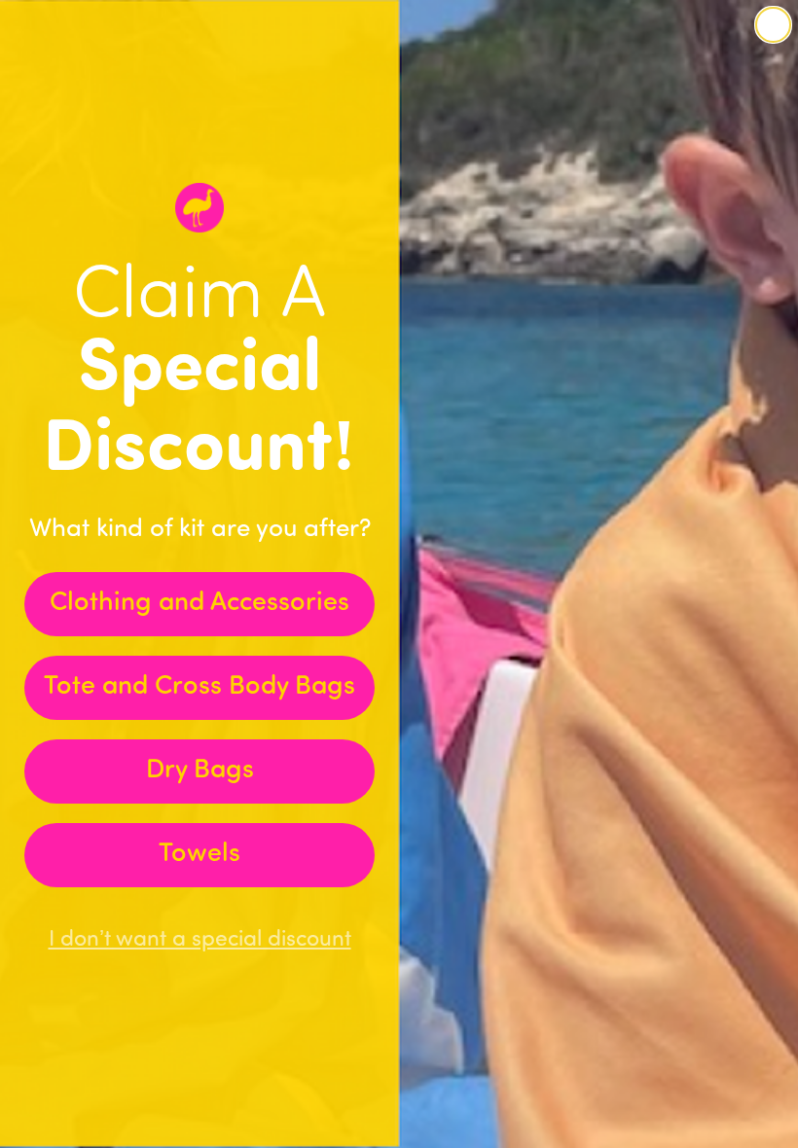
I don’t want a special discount (200, 940)
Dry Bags (200, 771)
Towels (199, 855)
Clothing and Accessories (199, 604)
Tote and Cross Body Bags (199, 687)
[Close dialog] (773, 25)
